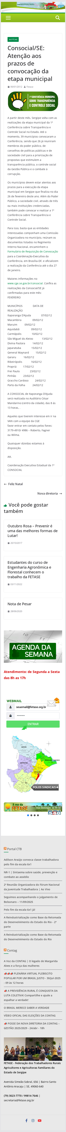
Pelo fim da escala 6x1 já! (19, 909)
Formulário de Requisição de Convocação (33, 251)
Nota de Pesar (20, 603)
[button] (33, 809)
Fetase (30, 86)
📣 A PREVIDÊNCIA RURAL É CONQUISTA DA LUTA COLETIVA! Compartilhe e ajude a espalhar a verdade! (31, 995)
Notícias (13, 39)
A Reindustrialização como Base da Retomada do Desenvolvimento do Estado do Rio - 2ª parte (32, 922)
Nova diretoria (47, 493)
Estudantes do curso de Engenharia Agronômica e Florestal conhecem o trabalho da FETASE (29, 569)
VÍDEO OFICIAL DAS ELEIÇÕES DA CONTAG (30, 1015)
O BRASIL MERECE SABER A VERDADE (26, 1007)
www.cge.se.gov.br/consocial (25, 283)
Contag (12, 950)
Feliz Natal (15, 484)
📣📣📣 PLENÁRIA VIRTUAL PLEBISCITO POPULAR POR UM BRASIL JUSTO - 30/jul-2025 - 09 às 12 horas (32, 978)
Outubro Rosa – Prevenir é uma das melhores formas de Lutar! (33, 530)
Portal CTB (14, 849)
